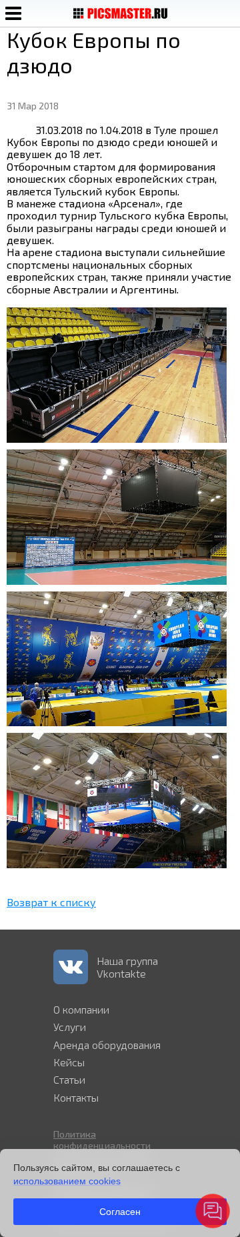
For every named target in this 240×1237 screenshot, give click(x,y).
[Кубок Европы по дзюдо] (117, 438)
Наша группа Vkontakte (127, 967)
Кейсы (69, 1062)
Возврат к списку (51, 902)
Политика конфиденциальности (102, 1139)
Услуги (69, 1026)
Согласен (120, 1211)
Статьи (69, 1079)
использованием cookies (67, 1181)
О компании (81, 1009)
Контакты (76, 1097)
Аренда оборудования (107, 1044)
